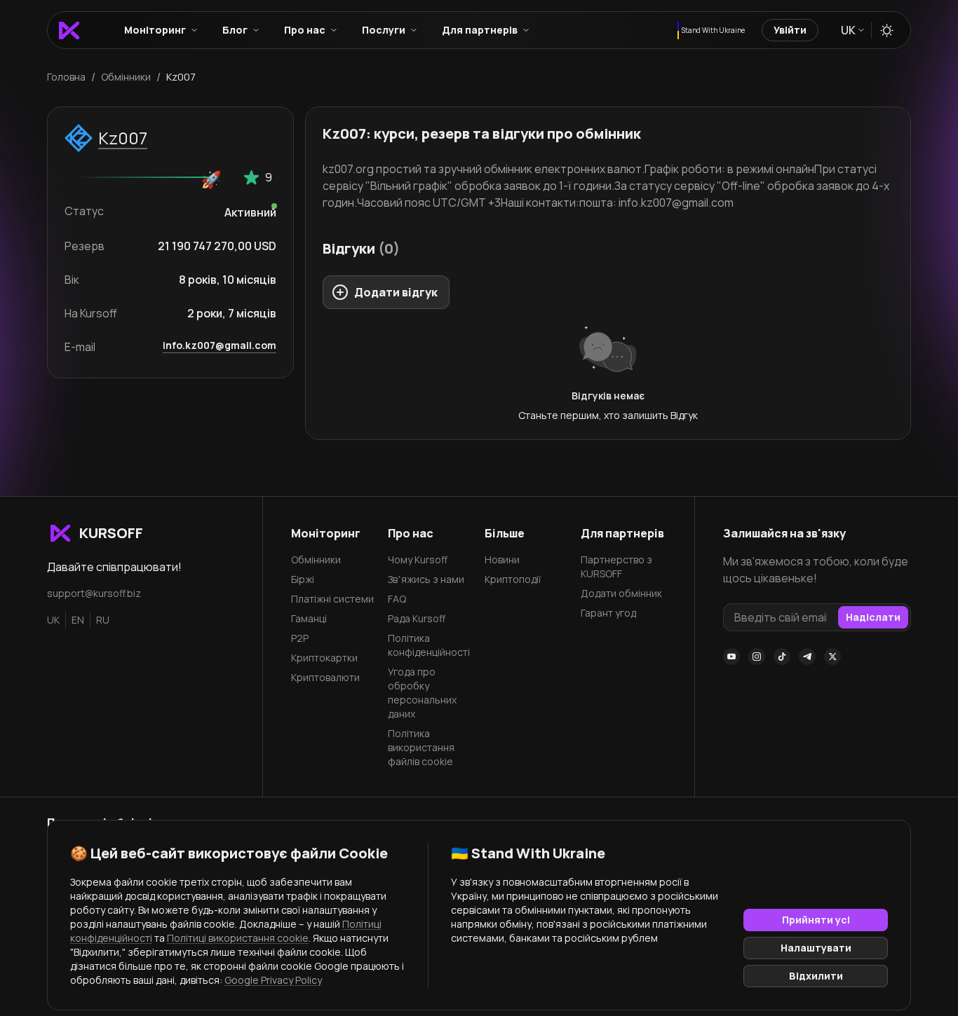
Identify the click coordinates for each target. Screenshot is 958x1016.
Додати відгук (396, 292)
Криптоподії (513, 579)
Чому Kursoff (417, 559)
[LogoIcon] (69, 30)
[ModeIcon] (887, 30)
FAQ (397, 598)
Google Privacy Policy (273, 980)
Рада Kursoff (416, 618)
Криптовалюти (325, 677)
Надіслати (873, 617)
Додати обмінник (621, 593)
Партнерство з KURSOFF (616, 566)
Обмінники (316, 559)
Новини (502, 559)
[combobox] (851, 30)
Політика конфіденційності (429, 645)
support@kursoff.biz (94, 593)
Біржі (302, 579)
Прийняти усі (816, 919)
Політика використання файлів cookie (421, 747)
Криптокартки (324, 657)
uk (53, 619)
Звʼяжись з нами (426, 579)
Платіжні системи (332, 598)
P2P (300, 638)
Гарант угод (608, 612)
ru (102, 619)
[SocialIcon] (731, 656)
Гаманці (309, 618)
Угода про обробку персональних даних (422, 692)
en (78, 619)
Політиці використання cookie (238, 938)
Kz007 (122, 137)
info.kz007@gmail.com (219, 345)
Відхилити (816, 975)
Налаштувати (816, 947)
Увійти (790, 29)
